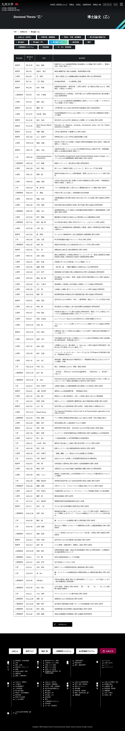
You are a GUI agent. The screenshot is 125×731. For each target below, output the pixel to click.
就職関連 (77, 695)
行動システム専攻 (50, 665)
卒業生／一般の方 (97, 683)
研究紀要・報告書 (80, 690)
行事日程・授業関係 (48, 37)
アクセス (107, 660)
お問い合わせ (107, 4)
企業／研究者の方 (68, 683)
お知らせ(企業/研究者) (81, 682)
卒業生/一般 (97, 4)
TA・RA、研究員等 (64, 47)
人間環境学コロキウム (26, 47)
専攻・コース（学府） (38, 662)
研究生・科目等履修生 (22, 693)
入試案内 (18, 684)
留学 (89, 42)
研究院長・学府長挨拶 (22, 660)
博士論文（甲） (38, 42)
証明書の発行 (108, 684)
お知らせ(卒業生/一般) (111, 682)
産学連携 (77, 688)
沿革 (16, 663)
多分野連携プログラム (87, 651)
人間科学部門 (79, 660)
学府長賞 (45, 47)
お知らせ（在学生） (25, 37)
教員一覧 (45, 651)
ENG (115, 4)
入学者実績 (18, 688)
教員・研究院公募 (80, 693)
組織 (16, 669)
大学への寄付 (108, 693)
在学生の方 (23, 32)
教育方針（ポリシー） (22, 667)
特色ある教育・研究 (21, 671)
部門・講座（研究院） (68, 660)
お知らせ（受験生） (21, 682)
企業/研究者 (87, 4)
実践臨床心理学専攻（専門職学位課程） (53, 672)
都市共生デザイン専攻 (52, 660)
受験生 (71, 4)
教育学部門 (78, 663)
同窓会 (106, 695)
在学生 (78, 4)
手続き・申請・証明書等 (72, 37)
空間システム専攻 (50, 669)
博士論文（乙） (58, 42)
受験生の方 (8, 682)
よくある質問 (19, 699)
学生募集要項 (19, 686)
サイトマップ (108, 667)
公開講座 (107, 686)
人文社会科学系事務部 (21, 712)
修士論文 (21, 42)
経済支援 (76, 42)
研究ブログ (30, 651)
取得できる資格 (20, 697)
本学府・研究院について (58, 4)
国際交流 (18, 673)
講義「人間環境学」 (21, 675)
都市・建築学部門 (80, 665)
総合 (97, 659)
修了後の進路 (19, 690)
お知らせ (15, 651)
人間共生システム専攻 (52, 663)
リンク (106, 665)
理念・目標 (18, 665)
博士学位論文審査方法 (97, 37)
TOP (15, 32)
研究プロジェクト (80, 686)
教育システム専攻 (50, 667)
